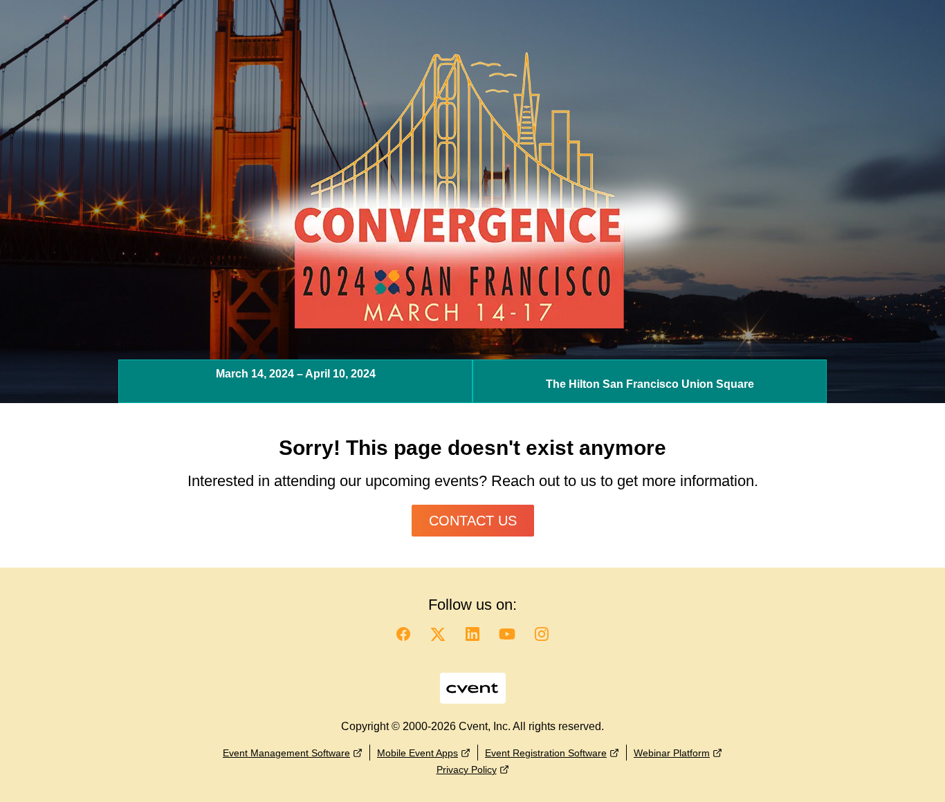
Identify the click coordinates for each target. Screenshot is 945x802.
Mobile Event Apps (417, 752)
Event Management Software (286, 752)
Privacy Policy (467, 769)
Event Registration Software (546, 752)
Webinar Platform (672, 752)
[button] (403, 638)
